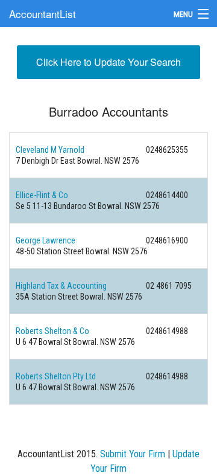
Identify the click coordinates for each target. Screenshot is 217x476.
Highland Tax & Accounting (61, 286)
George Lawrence (45, 240)
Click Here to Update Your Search (108, 62)
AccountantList (42, 13)
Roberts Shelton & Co (52, 331)
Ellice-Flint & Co (42, 195)
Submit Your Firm (132, 454)
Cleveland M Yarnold (50, 150)
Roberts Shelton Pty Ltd (56, 376)
